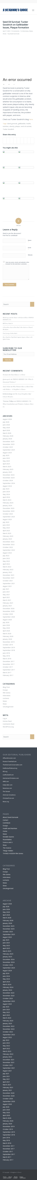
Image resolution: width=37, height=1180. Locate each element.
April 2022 (6, 564)
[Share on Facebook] (4, 141)
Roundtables (7, 839)
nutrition (6, 126)
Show (4, 34)
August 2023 (7, 519)
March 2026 (7, 433)
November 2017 (8, 664)
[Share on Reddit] (29, 141)
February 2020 (8, 636)
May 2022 (6, 561)
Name (29, 241)
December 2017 (8, 661)
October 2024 (8, 480)
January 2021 (7, 606)
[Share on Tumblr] (22, 141)
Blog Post (6, 687)
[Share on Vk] (25, 141)
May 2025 (6, 461)
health (28, 124)
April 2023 (6, 530)
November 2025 (8, 444)
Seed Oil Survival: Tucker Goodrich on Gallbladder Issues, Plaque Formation (16, 24)
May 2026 (6, 427)
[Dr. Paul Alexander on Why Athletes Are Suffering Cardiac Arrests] (26, 205)
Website (30, 255)
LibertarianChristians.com (11, 778)
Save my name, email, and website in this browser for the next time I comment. (17, 263)
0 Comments (15, 31)
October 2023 (8, 514)
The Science (7, 848)
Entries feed (7, 721)
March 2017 (7, 672)
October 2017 (8, 667)
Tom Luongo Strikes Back (10, 333)
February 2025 (8, 469)
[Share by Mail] (32, 141)
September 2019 (9, 647)
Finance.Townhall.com (9, 761)
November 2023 (8, 511)
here (31, 119)
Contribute (6, 823)
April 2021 (6, 597)
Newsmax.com (7, 788)
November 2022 (8, 544)
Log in (5, 718)
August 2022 (7, 553)
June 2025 (6, 458)
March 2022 (7, 567)
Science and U (8, 842)
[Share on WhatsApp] (11, 141)
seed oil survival (26, 126)
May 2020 (6, 628)
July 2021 (6, 589)
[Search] (29, 10)
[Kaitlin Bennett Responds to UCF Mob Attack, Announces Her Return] (26, 158)
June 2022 (6, 558)
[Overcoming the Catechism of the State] (26, 189)
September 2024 (9, 483)
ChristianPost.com (8, 798)
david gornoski (12, 124)
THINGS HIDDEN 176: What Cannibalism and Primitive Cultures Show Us (18, 404)
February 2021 (8, 603)
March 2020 (7, 633)
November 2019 (8, 642)
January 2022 (7, 572)
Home (5, 831)
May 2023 (6, 528)
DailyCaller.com (7, 785)
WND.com (6, 781)
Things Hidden (8, 851)
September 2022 (9, 550)
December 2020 (8, 608)
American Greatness (9, 795)
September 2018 (9, 650)
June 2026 (6, 425)
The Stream (6, 791)
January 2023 (7, 539)
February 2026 (8, 436)
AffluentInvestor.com (9, 758)
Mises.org (6, 801)
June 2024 (6, 492)
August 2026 (7, 419)
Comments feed (8, 724)
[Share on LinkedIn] (18, 141)
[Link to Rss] (32, 1174)
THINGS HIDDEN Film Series (13, 853)
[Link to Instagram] (29, 1174)
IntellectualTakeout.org (10, 768)
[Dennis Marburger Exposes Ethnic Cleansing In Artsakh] (10, 189)
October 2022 (8, 547)
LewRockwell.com (8, 775)
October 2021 (8, 581)
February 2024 (8, 503)
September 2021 (9, 583)
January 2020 (7, 639)
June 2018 (6, 653)
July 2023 (6, 522)
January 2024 (7, 505)
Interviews (25, 31)
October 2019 (8, 645)
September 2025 (9, 450)
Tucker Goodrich (8, 129)
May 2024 (6, 494)
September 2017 (9, 670)
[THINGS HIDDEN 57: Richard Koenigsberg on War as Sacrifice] (26, 174)
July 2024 (6, 489)
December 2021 (8, 575)
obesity (11, 126)
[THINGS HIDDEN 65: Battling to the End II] (10, 174)
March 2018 (7, 659)
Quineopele (6, 379)
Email (29, 248)
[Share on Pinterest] (15, 141)
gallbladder (22, 124)
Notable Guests (8, 837)
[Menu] (33, 10)
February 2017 (8, 675)
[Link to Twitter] (26, 1174)
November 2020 (8, 611)
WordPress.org (8, 727)
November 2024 (8, 478)
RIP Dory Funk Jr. (8, 323)
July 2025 (6, 455)
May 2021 (6, 595)
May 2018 (6, 656)
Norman (5, 375)
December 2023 (8, 508)
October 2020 (8, 614)
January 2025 (7, 472)
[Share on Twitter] (8, 141)
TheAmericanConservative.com (12, 765)
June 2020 (6, 625)
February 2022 (8, 569)
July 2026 (6, 422)
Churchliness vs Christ (18, 375)
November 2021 (8, 578)
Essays (5, 690)
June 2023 (6, 525)
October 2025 (8, 447)
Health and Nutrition (10, 828)
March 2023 (7, 533)
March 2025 (7, 466)
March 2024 (7, 500)
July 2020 (6, 622)
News (31, 31)
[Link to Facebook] (23, 1174)
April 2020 (6, 631)
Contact (5, 820)
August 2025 (7, 453)
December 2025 (8, 441)
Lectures (6, 698)
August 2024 (7, 486)
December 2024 (8, 475)
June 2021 (6, 592)
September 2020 (9, 617)
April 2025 (6, 464)
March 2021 (7, 600)
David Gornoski (14, 34)
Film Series (6, 693)
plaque (17, 126)
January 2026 (7, 439)
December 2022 (8, 542)
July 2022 (6, 556)
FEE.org (5, 771)
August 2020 (7, 620)
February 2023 (8, 536)
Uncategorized (8, 707)
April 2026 (6, 430)
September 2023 (9, 517)
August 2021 (7, 586)
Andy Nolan (6, 386)
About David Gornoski (10, 817)
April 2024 (6, 497)
